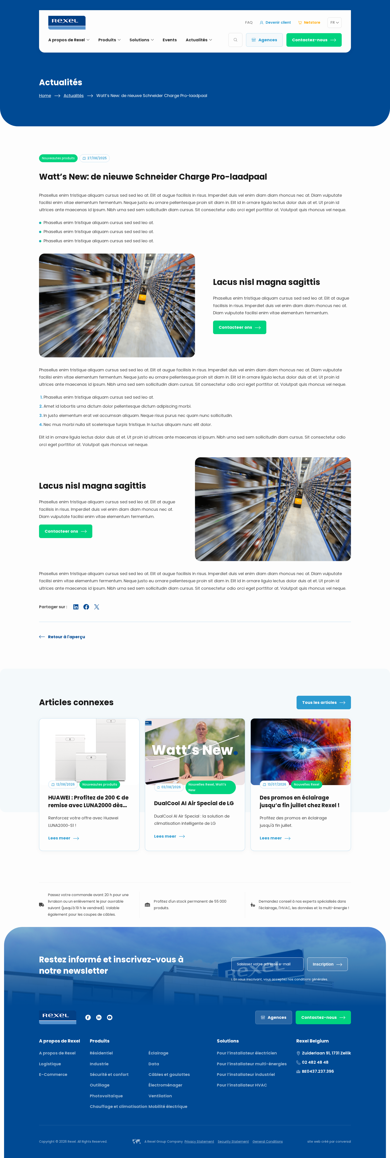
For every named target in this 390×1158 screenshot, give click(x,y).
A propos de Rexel (66, 40)
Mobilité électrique (168, 1106)
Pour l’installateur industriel (246, 1074)
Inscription (323, 964)
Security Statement (233, 1141)
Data (154, 1064)
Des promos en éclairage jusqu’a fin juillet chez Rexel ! (300, 801)
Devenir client (278, 22)
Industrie (99, 1064)
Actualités (196, 40)
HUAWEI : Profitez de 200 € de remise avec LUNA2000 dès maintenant (88, 801)
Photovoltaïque (106, 1096)
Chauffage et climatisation (118, 1106)
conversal (343, 1141)
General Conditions (268, 1141)
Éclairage (158, 1053)
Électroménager (165, 1085)
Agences (267, 40)
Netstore (312, 22)
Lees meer (59, 838)
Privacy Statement (199, 1141)
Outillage (99, 1085)
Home (45, 95)
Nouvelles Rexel (201, 784)
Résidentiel (101, 1053)
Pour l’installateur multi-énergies (252, 1064)
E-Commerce (53, 1074)
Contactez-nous (309, 40)
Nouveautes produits (58, 158)
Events (170, 40)
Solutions (139, 40)
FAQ (249, 22)
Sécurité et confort (109, 1074)
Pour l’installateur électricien (247, 1053)
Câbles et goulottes (169, 1074)
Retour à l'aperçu (66, 637)
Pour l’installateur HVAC (242, 1085)
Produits (107, 40)
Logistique (50, 1064)
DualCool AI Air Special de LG (194, 803)
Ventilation (160, 1096)
